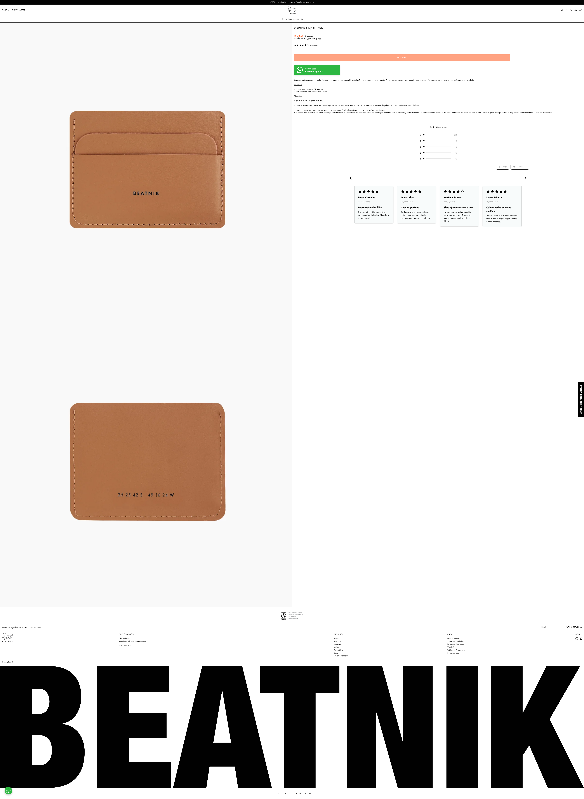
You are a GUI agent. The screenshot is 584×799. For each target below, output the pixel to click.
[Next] (524, 178)
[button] (566, 10)
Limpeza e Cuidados (455, 641)
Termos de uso (453, 653)
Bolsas (336, 638)
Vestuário (337, 644)
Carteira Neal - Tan (295, 19)
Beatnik (10, 662)
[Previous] (351, 178)
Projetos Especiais (341, 655)
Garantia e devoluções (456, 644)
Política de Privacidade (456, 650)
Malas (336, 647)
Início (283, 19)
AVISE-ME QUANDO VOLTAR (580, 399)
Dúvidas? (450, 647)
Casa (336, 653)
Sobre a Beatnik (453, 638)
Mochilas (337, 641)
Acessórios (338, 650)
